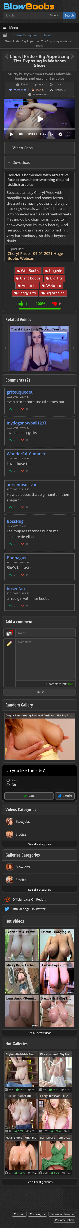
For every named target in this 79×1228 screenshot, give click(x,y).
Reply (69, 391)
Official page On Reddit (29, 899)
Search (69, 15)
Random (60, 89)
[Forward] (73, 348)
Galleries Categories (22, 855)
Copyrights (37, 1214)
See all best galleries (40, 1182)
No (14, 784)
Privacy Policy (64, 1220)
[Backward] (5, 348)
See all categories (39, 844)
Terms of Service (62, 1214)
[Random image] (36, 1072)
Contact (19, 1214)
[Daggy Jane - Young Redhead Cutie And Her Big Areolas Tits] (40, 736)
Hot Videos (14, 921)
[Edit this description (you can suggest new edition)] (70, 175)
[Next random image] (71, 736)
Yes (14, 780)
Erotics (25, 84)
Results (67, 796)
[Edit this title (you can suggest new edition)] (66, 56)
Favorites (20, 89)
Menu (13, 27)
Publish (39, 692)
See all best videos (39, 1033)
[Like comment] (10, 409)
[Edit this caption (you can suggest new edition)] (73, 74)
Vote (32, 796)
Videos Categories (20, 809)
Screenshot (40, 94)
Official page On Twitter (29, 909)
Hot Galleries (16, 1044)
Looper (40, 89)
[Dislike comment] (23, 409)
